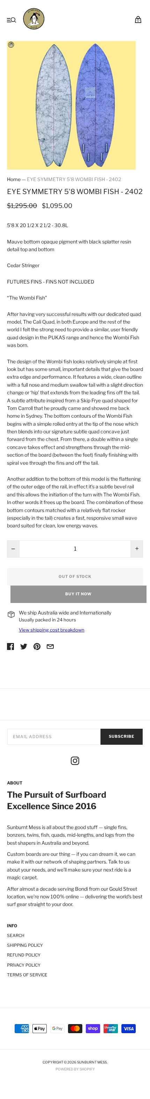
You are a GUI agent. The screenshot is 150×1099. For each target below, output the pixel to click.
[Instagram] (75, 762)
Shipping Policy (25, 945)
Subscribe (121, 736)
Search (15, 935)
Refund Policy (23, 955)
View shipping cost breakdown (51, 630)
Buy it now (78, 593)
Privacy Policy (23, 965)
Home (14, 179)
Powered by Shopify (75, 1069)
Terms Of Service (27, 974)
